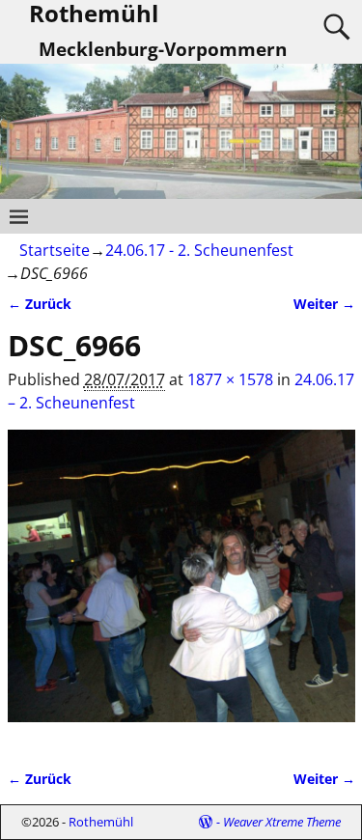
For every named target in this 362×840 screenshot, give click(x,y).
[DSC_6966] (181, 587)
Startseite (54, 250)
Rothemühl (101, 821)
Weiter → (324, 303)
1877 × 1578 (230, 379)
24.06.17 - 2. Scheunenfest (199, 250)
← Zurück (39, 303)
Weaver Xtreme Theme (282, 821)
